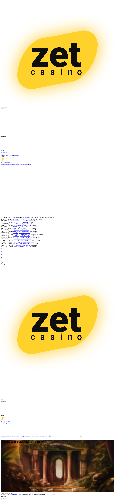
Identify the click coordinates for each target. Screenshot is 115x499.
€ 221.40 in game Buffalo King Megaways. (25, 234)
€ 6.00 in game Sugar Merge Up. (22, 231)
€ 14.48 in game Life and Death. (22, 227)
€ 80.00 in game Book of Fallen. (22, 239)
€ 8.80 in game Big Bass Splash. (22, 246)
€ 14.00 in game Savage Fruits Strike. (24, 240)
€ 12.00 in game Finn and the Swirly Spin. (24, 219)
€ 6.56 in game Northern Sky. (22, 242)
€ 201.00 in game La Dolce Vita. (22, 225)
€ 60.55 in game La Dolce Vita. (21, 236)
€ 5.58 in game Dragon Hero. (21, 230)
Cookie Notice (17, 494)
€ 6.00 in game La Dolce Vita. (21, 233)
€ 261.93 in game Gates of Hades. (22, 228)
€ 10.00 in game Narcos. (20, 222)
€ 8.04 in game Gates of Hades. (21, 220)
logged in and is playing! (27, 217)
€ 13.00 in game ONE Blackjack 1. (22, 243)
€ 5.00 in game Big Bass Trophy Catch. (24, 223)
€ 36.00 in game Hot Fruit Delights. (22, 237)
